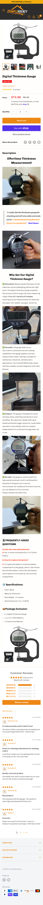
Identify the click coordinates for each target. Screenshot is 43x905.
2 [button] (20, 832)
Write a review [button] (21, 702)
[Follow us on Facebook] (4, 880)
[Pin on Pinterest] (30, 142)
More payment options (21, 134)
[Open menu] (3, 10)
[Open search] (29, 16)
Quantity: (6, 112)
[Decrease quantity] (13, 111)
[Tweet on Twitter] (34, 142)
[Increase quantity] (26, 111)
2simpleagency (8, 86)
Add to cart (21, 121)
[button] (11, 685)
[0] (38, 16)
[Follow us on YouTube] (8, 880)
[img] (7, 718)
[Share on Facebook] (25, 142)
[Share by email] (39, 142)
